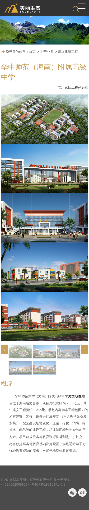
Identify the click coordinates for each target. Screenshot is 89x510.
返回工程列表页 (76, 87)
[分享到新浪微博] (82, 492)
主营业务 (46, 52)
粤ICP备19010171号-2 (49, 484)
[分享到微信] (72, 492)
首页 (32, 52)
